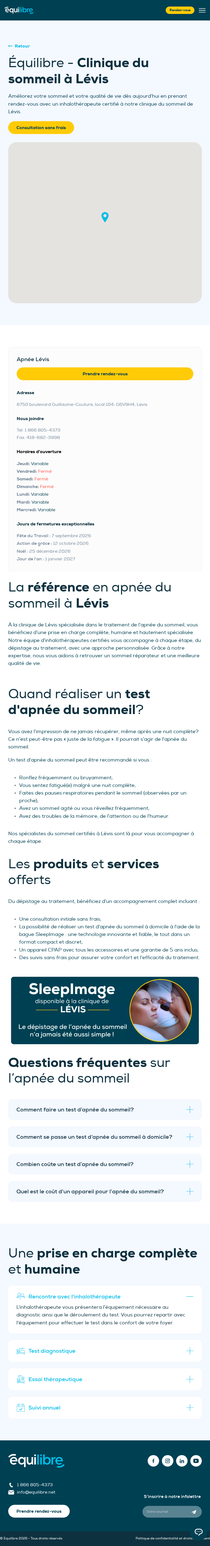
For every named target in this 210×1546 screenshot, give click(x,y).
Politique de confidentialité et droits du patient (173, 1538)
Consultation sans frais (41, 127)
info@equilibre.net (36, 1492)
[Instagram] (167, 1461)
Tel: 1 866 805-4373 (38, 430)
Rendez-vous (180, 10)
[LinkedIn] (182, 1461)
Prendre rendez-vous (105, 374)
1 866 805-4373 (35, 1485)
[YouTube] (196, 1461)
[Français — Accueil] (19, 10)
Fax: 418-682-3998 (38, 437)
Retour (22, 46)
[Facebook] (153, 1461)
